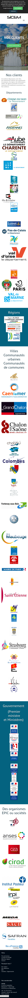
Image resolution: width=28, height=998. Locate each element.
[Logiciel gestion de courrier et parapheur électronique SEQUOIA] (14, 863)
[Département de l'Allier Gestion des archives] (14, 116)
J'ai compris (18, 8)
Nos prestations (5, 956)
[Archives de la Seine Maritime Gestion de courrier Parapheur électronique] (14, 274)
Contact (3, 960)
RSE (2, 970)
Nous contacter (5, 994)
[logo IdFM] (13, 946)
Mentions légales (5, 959)
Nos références (5, 968)
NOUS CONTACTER (14, 45)
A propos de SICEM (6, 957)
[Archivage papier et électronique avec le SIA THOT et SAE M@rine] (14, 492)
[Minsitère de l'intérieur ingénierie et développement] (14, 768)
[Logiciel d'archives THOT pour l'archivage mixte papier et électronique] (14, 903)
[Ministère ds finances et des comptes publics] (14, 777)
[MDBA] (10, 917)
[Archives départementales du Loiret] (14, 224)
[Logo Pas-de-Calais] (14, 231)
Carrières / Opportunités (7, 971)
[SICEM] (14, 17)
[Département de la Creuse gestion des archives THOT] (14, 156)
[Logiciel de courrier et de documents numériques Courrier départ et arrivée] (14, 936)
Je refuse (13, 11)
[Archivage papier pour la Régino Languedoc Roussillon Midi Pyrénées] (14, 327)
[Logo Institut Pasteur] (14, 881)
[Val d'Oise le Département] (14, 254)
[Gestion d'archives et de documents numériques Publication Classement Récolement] (14, 519)
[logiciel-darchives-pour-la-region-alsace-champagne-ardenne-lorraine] (14, 319)
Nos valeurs (4, 967)
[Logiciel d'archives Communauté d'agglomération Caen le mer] (14, 390)
